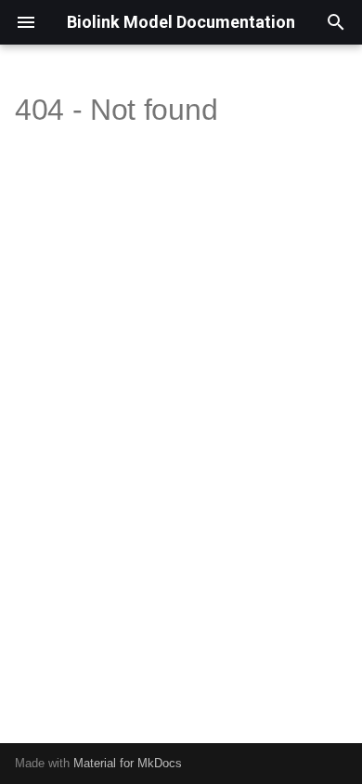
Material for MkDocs (127, 763)
